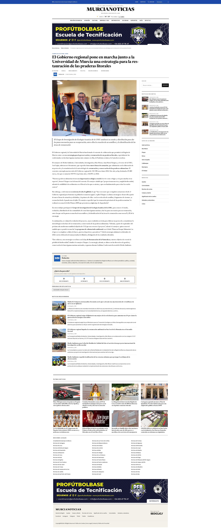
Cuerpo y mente (146, 193)
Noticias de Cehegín (97, 453)
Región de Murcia (76, 20)
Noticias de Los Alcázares (98, 455)
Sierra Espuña (146, 160)
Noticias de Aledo (135, 469)
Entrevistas (116, 20)
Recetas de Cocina (87, 513)
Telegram (72, 516)
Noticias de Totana (58, 467)
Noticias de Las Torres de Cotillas (100, 441)
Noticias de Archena (97, 445)
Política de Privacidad (103, 523)
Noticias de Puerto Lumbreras (99, 462)
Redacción (61, 74)
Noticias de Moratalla (136, 445)
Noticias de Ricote (136, 464)
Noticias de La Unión (97, 448)
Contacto (95, 523)
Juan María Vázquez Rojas (61, 290)
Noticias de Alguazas (136, 443)
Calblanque (145, 163)
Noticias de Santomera (98, 457)
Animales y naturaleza (148, 200)
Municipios (145, 167)
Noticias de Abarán (97, 464)
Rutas (143, 156)
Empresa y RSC (104, 20)
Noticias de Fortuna (136, 441)
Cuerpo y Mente (76, 513)
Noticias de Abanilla (136, 450)
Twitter (84, 516)
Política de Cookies (80, 523)
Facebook (58, 516)
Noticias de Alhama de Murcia (99, 443)
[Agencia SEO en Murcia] (157, 512)
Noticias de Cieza (57, 455)
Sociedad (125, 20)
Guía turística (146, 145)
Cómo (143, 204)
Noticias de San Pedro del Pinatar (61, 474)
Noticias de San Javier (58, 464)
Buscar (152, 2)
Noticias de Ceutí (96, 474)
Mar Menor (145, 149)
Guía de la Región (60, 513)
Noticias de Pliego (136, 457)
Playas (144, 152)
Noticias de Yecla (57, 457)
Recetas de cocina (147, 189)
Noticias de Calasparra (98, 472)
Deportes (134, 20)
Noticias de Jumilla (58, 472)
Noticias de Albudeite (136, 467)
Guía (136, 2)
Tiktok (78, 516)
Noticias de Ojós (135, 474)
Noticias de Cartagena (59, 443)
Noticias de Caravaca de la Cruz (61, 469)
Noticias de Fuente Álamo (98, 460)
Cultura (95, 20)
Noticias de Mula (96, 450)
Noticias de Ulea (135, 472)
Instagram (65, 516)
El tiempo (144, 171)
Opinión (87, 20)
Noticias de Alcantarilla (59, 450)
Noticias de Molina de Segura (60, 448)
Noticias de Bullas (96, 467)
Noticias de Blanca (136, 453)
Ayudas (144, 182)
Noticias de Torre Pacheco (60, 462)
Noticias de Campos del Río (138, 462)
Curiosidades (145, 185)
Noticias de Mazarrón (58, 453)
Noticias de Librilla (136, 455)
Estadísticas (91, 516)
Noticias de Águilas (58, 460)
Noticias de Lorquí (136, 448)
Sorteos (143, 2)
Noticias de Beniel (97, 469)
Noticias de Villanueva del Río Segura (140, 460)
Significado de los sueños (149, 196)
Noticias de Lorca (57, 445)
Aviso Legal (89, 523)
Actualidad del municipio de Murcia (62, 441)
